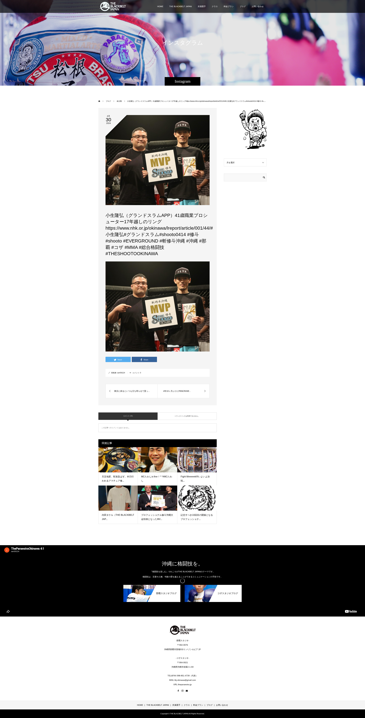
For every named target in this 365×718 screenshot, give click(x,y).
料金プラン (229, 6)
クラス (215, 6)
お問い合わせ (258, 6)
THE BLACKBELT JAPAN (180, 6)
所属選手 (202, 6)
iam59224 (121, 373)
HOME (160, 6)
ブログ (243, 6)
